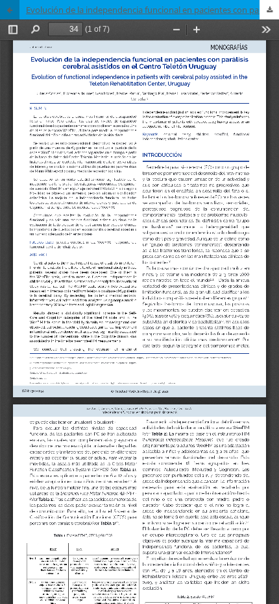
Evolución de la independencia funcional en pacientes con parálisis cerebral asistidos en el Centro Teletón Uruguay (152, 10)
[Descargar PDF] (269, 9)
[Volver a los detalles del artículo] (9, 9)
